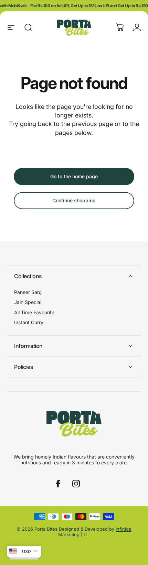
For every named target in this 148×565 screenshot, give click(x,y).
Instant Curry (28, 322)
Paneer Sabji (28, 292)
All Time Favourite (34, 312)
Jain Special (27, 302)
